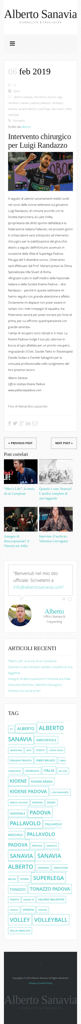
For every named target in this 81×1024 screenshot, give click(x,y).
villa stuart (57, 109)
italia (49, 770)
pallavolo (45, 103)
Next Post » (64, 443)
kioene (52, 97)
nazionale (17, 813)
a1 (11, 729)
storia (24, 879)
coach (40, 750)
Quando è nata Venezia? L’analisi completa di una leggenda (55, 493)
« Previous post (20, 443)
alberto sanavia (23, 97)
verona (42, 909)
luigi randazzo (60, 792)
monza (51, 802)
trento (14, 899)
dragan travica (21, 760)
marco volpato (19, 802)
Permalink (19, 121)
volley (68, 109)
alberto (26, 127)
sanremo (43, 867)
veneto (14, 909)
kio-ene (63, 770)
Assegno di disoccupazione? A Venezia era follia (16, 541)
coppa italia (56, 750)
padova (34, 103)
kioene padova (28, 791)
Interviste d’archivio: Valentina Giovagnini (35, 685)
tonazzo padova (50, 889)
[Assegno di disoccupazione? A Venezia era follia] (21, 519)
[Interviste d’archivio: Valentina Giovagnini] (56, 519)
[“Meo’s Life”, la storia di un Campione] (21, 471)
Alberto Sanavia (40, 14)
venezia (28, 910)
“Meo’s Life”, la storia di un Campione (32, 661)
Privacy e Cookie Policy (40, 983)
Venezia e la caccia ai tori (24, 691)
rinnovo (52, 845)
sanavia (12, 109)
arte (28, 750)
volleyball (13, 115)
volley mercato (20, 930)
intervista (32, 771)
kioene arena (41, 781)
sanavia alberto (27, 109)
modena (37, 802)
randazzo (57, 103)
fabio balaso (45, 760)
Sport (16, 91)
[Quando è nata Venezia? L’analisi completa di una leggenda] (56, 471)
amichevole (46, 740)
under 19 (28, 899)
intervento (40, 97)
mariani (24, 103)
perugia (37, 845)
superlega (44, 109)
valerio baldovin (51, 899)
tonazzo (18, 889)
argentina (16, 750)
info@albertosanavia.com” (38, 587)
